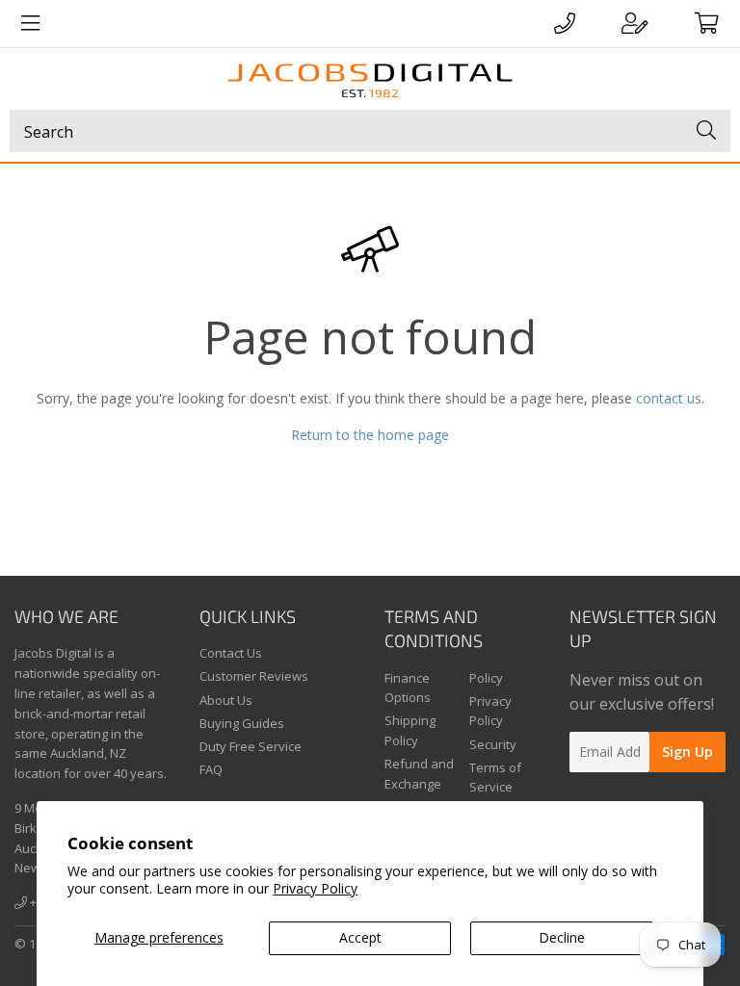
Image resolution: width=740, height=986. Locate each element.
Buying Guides (241, 723)
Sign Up (687, 751)
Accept (360, 937)
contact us (668, 398)
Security (492, 744)
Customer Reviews (253, 676)
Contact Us (230, 653)
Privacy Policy (315, 888)
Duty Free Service (250, 746)
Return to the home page (370, 435)
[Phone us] (564, 23)
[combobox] (370, 131)
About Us (225, 700)
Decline (562, 937)
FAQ (211, 769)
